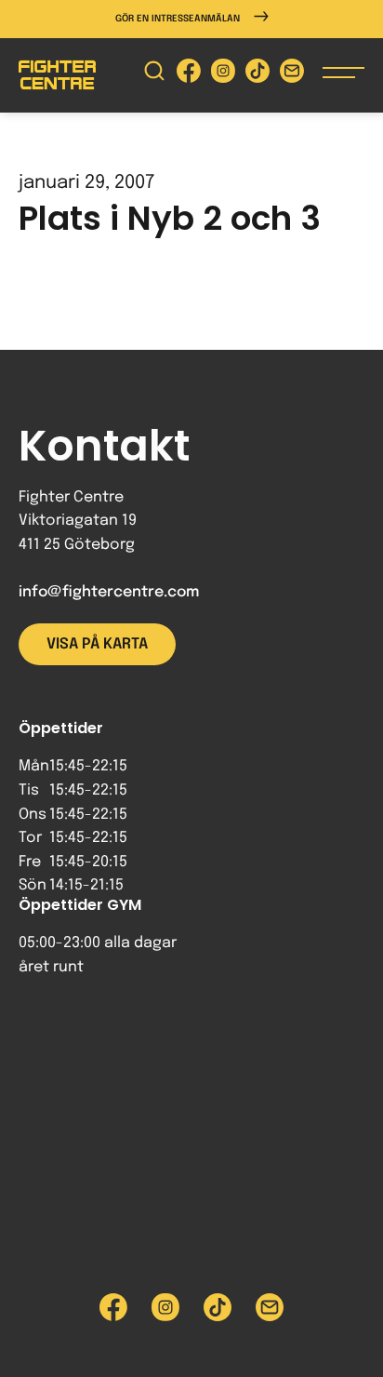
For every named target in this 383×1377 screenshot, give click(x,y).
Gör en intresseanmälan (177, 18)
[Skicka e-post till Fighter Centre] (292, 75)
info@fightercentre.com (109, 592)
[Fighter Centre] (57, 75)
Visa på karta (97, 644)
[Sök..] (154, 75)
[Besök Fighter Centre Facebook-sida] (189, 75)
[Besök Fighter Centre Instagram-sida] (223, 75)
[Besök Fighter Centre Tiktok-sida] (257, 75)
